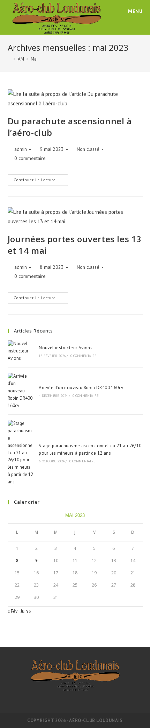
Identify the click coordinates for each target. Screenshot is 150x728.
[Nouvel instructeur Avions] (20, 351)
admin (20, 149)
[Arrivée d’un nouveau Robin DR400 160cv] (20, 391)
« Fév (12, 611)
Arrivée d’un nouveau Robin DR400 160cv (81, 388)
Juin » (26, 611)
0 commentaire (30, 158)
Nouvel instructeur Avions (65, 348)
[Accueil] (9, 59)
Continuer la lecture (41, 178)
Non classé (88, 149)
